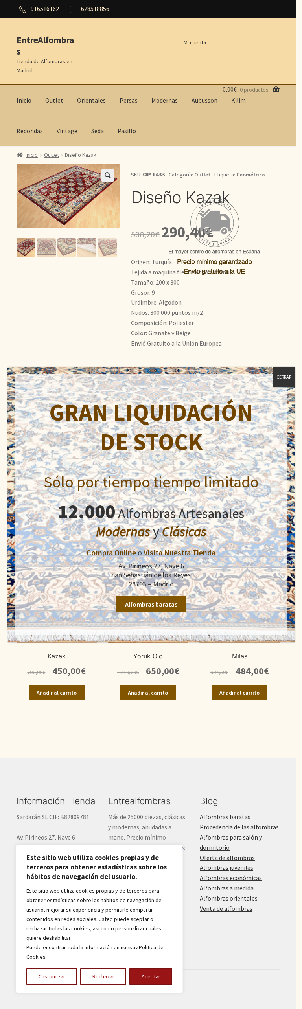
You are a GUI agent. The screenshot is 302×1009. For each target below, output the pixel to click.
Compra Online (111, 552)
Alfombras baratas (151, 604)
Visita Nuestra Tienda (179, 552)
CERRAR (283, 377)
